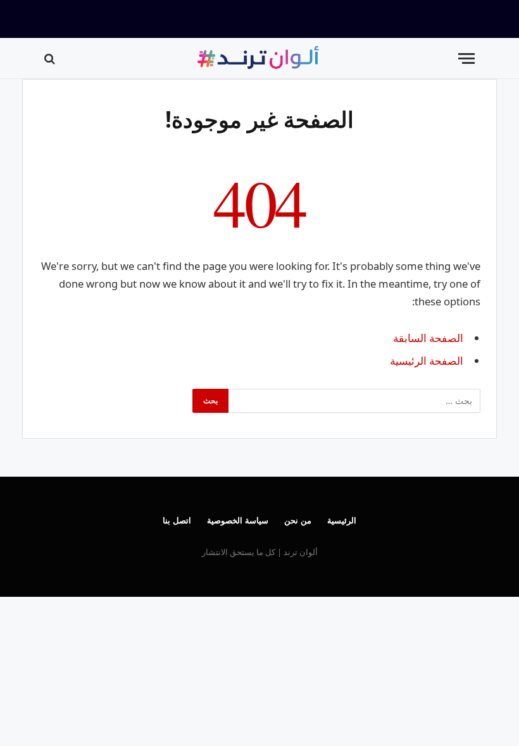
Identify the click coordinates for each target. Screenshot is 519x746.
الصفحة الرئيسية (426, 360)
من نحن (297, 520)
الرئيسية (341, 520)
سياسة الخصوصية (237, 520)
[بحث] (51, 58)
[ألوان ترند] (259, 58)
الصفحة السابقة (428, 338)
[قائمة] (466, 58)
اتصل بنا (177, 520)
